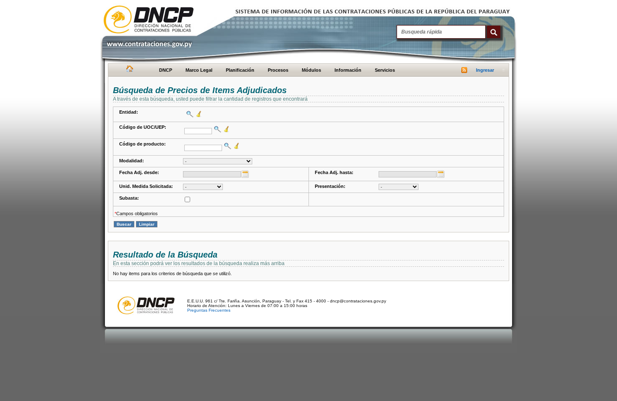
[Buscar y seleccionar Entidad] (188, 114)
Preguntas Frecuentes (208, 310)
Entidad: (128, 112)
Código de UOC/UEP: (142, 127)
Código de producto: (142, 143)
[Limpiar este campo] (197, 114)
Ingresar (485, 70)
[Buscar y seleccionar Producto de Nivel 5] (226, 146)
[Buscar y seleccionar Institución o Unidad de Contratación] (216, 129)
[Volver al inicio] (128, 70)
